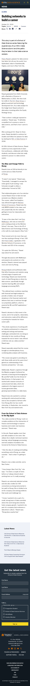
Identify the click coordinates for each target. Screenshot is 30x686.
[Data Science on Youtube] (18, 648)
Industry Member (10, 617)
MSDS (16, 26)
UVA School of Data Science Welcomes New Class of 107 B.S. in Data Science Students (14, 543)
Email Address (15, 594)
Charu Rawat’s (6, 59)
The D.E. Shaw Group (17, 101)
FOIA (15, 675)
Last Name (5, 587)
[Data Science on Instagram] (15, 648)
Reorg (5, 174)
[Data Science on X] (21, 648)
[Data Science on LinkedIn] (9, 648)
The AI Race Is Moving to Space (12, 550)
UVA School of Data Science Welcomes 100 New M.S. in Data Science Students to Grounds (14, 535)
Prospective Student (11, 608)
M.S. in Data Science (18, 139)
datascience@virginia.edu (15, 643)
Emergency (15, 670)
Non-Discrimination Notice (15, 663)
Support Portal (11, 655)
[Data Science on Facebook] (12, 648)
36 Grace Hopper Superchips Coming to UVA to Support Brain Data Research (14, 555)
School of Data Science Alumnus (15, 611)
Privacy (15, 677)
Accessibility (15, 668)
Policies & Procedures (11, 652)
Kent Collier (9, 241)
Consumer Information (15, 665)
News (4, 6)
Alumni (4, 12)
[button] (27, 2)
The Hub (21, 655)
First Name (5, 580)
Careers (23, 26)
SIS (15, 672)
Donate (23, 652)
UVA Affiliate (8, 614)
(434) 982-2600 (15, 645)
